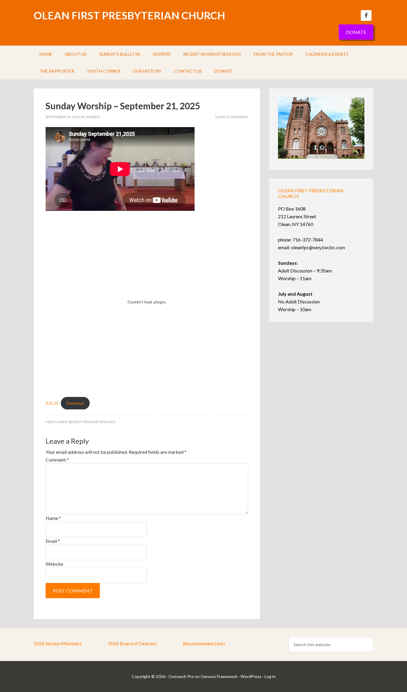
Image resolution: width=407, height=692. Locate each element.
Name (53, 518)
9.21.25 (52, 403)
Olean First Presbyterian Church (129, 15)
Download (75, 403)
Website (54, 564)
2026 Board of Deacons (132, 643)
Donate (356, 32)
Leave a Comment (231, 117)
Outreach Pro (181, 676)
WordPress (251, 676)
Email (53, 541)
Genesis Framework (219, 676)
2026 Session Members (58, 643)
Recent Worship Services (92, 422)
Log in (270, 676)
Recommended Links (204, 643)
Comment (57, 459)
